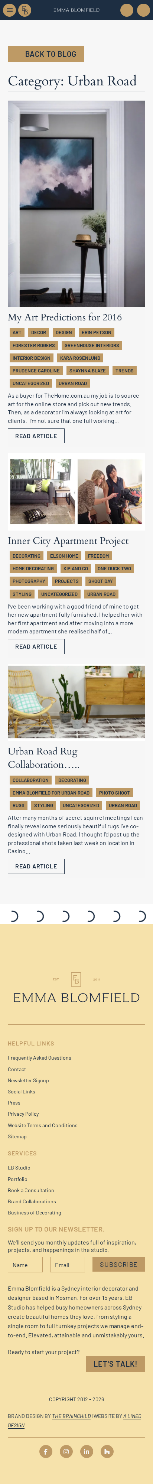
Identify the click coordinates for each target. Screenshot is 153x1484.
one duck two (114, 568)
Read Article (36, 435)
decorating (26, 556)
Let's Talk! (116, 1363)
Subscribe (119, 1264)
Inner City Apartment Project (68, 540)
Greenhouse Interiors (92, 345)
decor (38, 332)
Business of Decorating (34, 1212)
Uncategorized (31, 383)
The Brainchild (71, 1416)
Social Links (21, 1091)
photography (29, 581)
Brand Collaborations (32, 1201)
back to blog (50, 53)
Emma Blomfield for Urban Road (51, 793)
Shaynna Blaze (87, 371)
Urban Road (73, 383)
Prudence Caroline (36, 371)
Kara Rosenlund (80, 358)
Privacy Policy (23, 1113)
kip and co (76, 568)
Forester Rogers (34, 345)
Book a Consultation (31, 1190)
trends (124, 371)
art (17, 332)
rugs (19, 805)
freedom (98, 556)
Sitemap (17, 1136)
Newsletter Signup (28, 1080)
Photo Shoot (114, 793)
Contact (17, 1069)
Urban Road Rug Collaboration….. (44, 758)
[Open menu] (9, 10)
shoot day (100, 581)
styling (22, 594)
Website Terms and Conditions (43, 1125)
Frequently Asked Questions (39, 1057)
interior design (32, 358)
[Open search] (143, 10)
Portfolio (17, 1179)
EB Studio (19, 1167)
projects (67, 581)
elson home (64, 556)
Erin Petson (96, 332)
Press (14, 1102)
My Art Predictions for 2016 (65, 317)
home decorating (33, 568)
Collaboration (31, 780)
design (64, 332)
